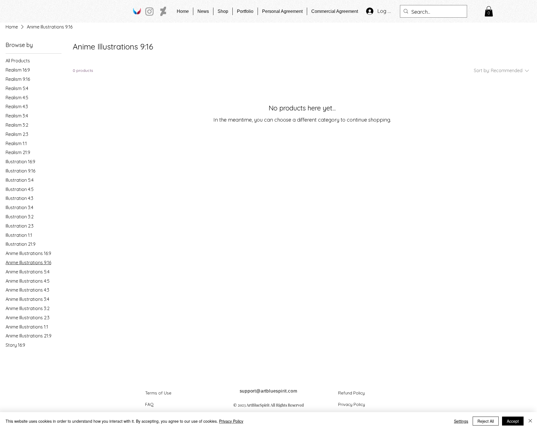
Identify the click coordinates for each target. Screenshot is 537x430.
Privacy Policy (231, 421)
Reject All (485, 421)
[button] (488, 11)
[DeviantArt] (163, 11)
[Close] (530, 421)
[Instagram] (149, 11)
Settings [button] (461, 421)
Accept (513, 421)
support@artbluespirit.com (268, 391)
